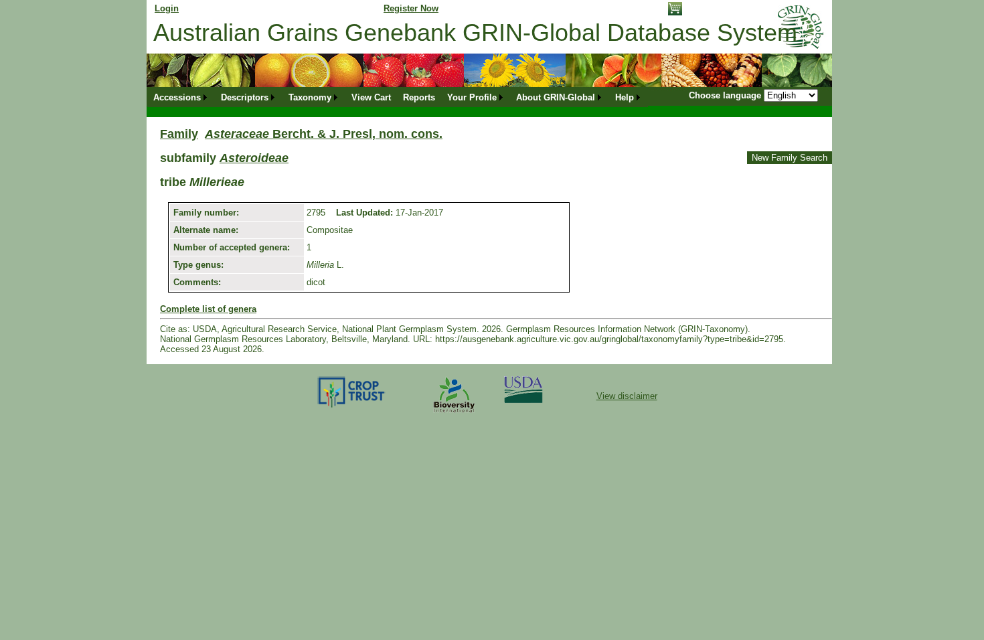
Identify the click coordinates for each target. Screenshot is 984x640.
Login (167, 8)
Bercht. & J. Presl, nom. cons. (323, 134)
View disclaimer (626, 396)
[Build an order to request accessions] (675, 12)
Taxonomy (310, 97)
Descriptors (244, 97)
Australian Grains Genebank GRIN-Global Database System (475, 32)
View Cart (371, 97)
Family (179, 134)
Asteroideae (254, 158)
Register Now (411, 8)
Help (624, 97)
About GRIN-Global (555, 97)
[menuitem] (181, 97)
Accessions (177, 97)
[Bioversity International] (454, 413)
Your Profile (472, 97)
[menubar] (397, 97)
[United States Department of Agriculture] (523, 400)
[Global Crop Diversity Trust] (351, 407)
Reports (419, 97)
